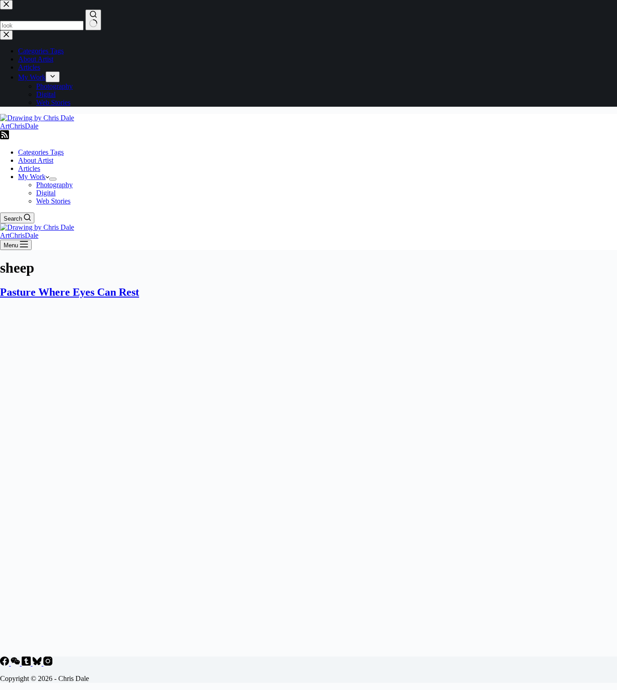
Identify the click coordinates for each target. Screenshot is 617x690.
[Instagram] (47, 663)
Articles (29, 168)
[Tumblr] (27, 663)
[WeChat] (16, 663)
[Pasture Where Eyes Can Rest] (173, 652)
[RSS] (4, 137)
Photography (54, 185)
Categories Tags (41, 152)
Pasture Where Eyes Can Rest (69, 292)
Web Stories (53, 201)
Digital (46, 193)
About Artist (35, 160)
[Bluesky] (38, 663)
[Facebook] (5, 663)
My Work (32, 176)
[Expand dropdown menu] (52, 179)
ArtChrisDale (19, 126)
